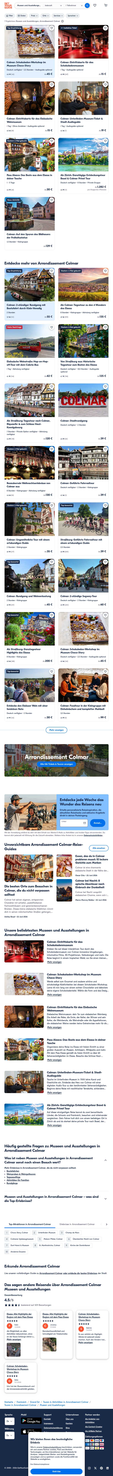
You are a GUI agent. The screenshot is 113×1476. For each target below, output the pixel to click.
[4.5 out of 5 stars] (12, 1305)
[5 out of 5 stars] (21, 1321)
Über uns (69, 1419)
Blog (68, 1428)
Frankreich (21, 1402)
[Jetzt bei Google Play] (31, 1421)
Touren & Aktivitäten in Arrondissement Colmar (65, 1402)
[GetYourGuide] (8, 5)
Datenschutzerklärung (53, 1428)
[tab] (29, 1224)
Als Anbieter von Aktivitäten (92, 1421)
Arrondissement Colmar (50, 1273)
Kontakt (47, 1419)
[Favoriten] (94, 5)
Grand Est (35, 1402)
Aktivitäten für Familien (18, 1180)
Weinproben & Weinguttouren (21, 1174)
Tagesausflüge (13, 1177)
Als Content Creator (93, 1427)
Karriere (69, 1423)
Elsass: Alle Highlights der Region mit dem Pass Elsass (20, 1315)
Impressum (48, 1423)
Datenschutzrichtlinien (93, 835)
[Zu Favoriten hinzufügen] (51, 28)
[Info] (62, 21)
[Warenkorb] (105, 5)
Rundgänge (12, 1183)
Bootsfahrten (13, 1171)
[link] (29, 51)
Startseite (8, 1402)
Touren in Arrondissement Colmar (20, 1405)
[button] (29, 51)
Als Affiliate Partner (93, 1431)
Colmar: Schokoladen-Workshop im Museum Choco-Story (89, 1317)
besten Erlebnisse (89, 1273)
